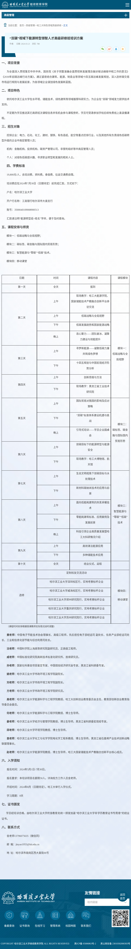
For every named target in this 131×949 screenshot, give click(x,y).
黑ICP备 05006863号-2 (85, 943)
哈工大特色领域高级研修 (49, 25)
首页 (21, 25)
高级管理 (30, 25)
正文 (65, 25)
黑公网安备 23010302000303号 (115, 943)
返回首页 (122, 896)
